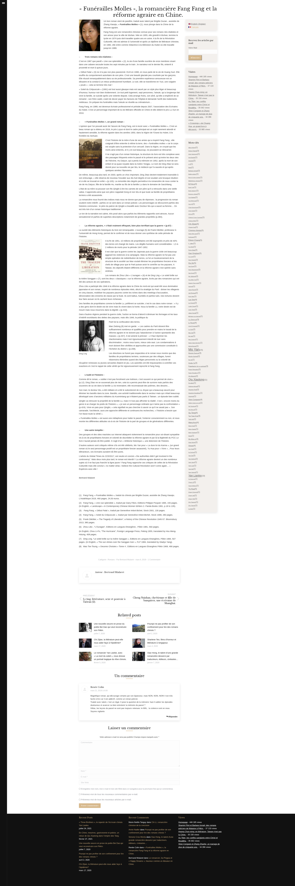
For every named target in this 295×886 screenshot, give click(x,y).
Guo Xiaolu (191, 260)
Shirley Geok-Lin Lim (194, 403)
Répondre (172, 717)
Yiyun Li (190, 482)
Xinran (190, 446)
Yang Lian (191, 465)
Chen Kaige (191, 211)
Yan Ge (190, 456)
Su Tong (191, 413)
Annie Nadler (134, 830)
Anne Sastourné (192, 154)
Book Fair (191, 187)
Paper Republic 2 (193, 373)
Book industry (192, 190)
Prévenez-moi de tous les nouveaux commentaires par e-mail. (109, 794)
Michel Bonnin (192, 346)
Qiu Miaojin (192, 376)
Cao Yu (190, 204)
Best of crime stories (194, 177)
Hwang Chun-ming (193, 283)
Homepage (193, 77)
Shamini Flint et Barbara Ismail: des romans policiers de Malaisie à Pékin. (200, 83)
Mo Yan (193, 349)
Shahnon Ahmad (193, 386)
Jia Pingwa (191, 293)
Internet (190, 286)
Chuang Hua (191, 227)
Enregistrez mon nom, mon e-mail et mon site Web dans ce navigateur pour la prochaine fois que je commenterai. (127, 789)
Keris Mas (191, 296)
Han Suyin (191, 273)
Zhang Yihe (191, 499)
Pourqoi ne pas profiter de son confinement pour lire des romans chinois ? (162, 627)
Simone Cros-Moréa (137, 837)
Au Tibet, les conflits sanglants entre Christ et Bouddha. (199, 104)
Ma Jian (190, 336)
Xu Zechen (191, 452)
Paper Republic (193, 369)
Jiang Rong (192, 290)
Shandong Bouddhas (194, 393)
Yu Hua (191, 489)
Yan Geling (191, 459)
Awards (190, 161)
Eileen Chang (194, 240)
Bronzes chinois (192, 194)
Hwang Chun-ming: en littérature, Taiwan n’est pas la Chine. (201, 95)
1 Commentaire (154, 560)
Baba (189, 167)
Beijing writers (192, 174)
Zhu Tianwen (192, 502)
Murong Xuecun (193, 353)
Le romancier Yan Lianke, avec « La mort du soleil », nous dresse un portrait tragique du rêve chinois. (110, 656)
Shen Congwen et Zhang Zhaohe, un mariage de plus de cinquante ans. (200, 114)
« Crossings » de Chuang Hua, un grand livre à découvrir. (199, 126)
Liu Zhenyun (192, 320)
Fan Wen (190, 247)
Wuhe (190, 436)
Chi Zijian (192, 224)
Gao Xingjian (193, 253)
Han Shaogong (193, 270)
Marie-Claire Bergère (194, 343)
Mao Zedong (191, 339)
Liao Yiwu (191, 310)
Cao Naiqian (191, 197)
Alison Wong (191, 147)
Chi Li (190, 214)
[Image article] (85, 627)
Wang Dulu (191, 426)
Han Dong (191, 266)
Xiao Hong (191, 442)
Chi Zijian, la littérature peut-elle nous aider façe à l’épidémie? (108, 641)
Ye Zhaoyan (191, 479)
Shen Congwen (194, 400)
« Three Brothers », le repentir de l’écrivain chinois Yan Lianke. (100, 823)
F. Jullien (190, 243)
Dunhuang (191, 237)
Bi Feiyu (191, 184)
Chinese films (192, 221)
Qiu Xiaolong (196, 379)
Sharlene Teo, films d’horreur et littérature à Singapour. (161, 641)
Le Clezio (191, 303)
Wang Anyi (192, 422)
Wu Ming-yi (192, 439)
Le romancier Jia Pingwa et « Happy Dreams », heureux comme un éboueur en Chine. (151, 861)
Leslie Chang (192, 306)
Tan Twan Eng (193, 416)
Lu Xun (190, 329)
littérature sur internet (194, 316)
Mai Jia (190, 333)
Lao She (191, 300)
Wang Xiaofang (192, 432)
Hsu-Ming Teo (192, 279)
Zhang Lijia (191, 495)
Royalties (191, 383)
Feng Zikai (191, 250)
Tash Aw (191, 419)
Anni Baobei (191, 157)
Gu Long (190, 256)
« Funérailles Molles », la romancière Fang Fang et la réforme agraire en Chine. (149, 850)
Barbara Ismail (193, 171)
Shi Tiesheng (192, 406)
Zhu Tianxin (191, 505)
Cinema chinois (194, 230)
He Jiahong (192, 276)
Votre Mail (192, 48)
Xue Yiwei (191, 449)
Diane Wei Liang (192, 233)
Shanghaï (191, 396)
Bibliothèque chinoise (194, 181)
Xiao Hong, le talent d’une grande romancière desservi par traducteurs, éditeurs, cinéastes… (162, 656)
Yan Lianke (195, 475)
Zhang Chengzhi (193, 492)
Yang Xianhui (192, 472)
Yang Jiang (191, 462)
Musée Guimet (193, 356)
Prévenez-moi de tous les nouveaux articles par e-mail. (106, 799)
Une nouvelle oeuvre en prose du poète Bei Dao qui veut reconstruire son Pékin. (110, 627)
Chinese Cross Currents (195, 217)
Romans (111, 560)
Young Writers (192, 485)
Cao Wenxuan (192, 200)
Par (125, 560)
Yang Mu (190, 469)
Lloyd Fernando (192, 326)
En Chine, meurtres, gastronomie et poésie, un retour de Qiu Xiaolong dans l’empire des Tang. (99, 834)
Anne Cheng (192, 151)
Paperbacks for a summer (197, 366)
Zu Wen (190, 509)
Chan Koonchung (193, 207)
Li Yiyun (191, 323)
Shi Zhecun (191, 409)
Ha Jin (191, 263)
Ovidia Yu (191, 363)
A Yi (189, 164)
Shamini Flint (192, 390)
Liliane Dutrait (192, 313)
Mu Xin (190, 360)
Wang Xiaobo (192, 429)
